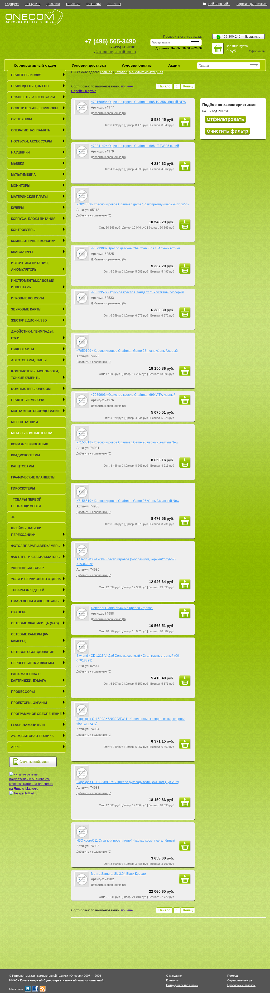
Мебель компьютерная (146, 72)
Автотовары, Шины (29, 360)
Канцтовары (22, 466)
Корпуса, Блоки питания (33, 219)
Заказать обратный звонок (116, 52)
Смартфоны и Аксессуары (35, 601)
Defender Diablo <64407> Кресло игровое (122, 608)
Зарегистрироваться (252, 4)
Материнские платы (29, 197)
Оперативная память (30, 130)
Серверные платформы (32, 663)
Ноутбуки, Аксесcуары (31, 141)
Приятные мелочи (27, 400)
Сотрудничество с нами (182, 985)
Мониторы (20, 185)
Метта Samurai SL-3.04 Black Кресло (118, 874)
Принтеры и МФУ (26, 75)
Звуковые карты (26, 309)
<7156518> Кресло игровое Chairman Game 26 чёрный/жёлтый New (127, 442)
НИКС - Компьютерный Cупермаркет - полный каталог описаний (56, 980)
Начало (164, 86)
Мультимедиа (23, 174)
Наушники (20, 152)
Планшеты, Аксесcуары (33, 97)
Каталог (121, 72)
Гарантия (73, 4)
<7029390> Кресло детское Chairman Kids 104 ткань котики (135, 248)
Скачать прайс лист (34, 762)
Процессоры (23, 692)
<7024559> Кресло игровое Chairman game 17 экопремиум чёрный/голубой (132, 204)
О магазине (174, 975)
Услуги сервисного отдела (36, 579)
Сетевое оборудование (32, 652)
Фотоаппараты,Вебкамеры (36, 546)
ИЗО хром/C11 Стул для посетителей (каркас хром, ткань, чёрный (125, 840)
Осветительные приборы (34, 108)
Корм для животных (29, 444)
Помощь (233, 975)
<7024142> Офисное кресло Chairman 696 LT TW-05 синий (135, 146)
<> (13, 517)
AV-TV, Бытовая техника (32, 736)
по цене (127, 86)
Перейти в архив (83, 91)
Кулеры (17, 208)
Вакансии (93, 4)
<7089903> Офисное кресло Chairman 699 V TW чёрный (133, 395)
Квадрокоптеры (25, 455)
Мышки (17, 163)
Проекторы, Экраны (29, 703)
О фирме (12, 4)
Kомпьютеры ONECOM (31, 389)
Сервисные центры (240, 980)
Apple (16, 747)
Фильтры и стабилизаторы (36, 557)
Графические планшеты (33, 477)
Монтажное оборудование (35, 411)
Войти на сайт (219, 4)
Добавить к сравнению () (108, 113)
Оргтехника (21, 119)
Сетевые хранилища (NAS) (35, 623)
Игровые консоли (27, 298)
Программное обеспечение (36, 714)
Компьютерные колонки (33, 241)
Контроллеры (23, 230)
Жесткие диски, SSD (29, 320)
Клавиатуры (22, 252)
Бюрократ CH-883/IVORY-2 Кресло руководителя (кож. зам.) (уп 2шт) (127, 782)
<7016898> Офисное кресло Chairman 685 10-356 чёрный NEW (138, 102)
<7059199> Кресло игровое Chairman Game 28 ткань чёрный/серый (127, 351)
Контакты (114, 4)
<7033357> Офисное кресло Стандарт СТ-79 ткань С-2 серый (137, 292)
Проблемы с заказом (241, 985)
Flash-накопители (28, 725)
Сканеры (19, 612)
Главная (106, 72)
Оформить (257, 51)
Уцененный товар (27, 568)
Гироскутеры (23, 488)
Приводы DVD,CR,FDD (30, 86)
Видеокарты (22, 349)
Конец (187, 86)
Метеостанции (24, 422)
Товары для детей (27, 590)
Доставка (53, 4)
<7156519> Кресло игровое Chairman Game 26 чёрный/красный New (127, 501)
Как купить (32, 4)
